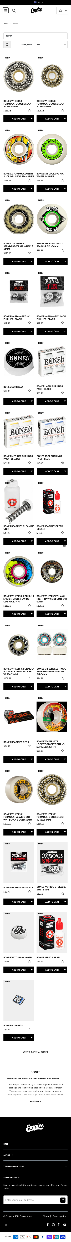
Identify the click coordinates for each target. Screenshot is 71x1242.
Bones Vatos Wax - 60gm (17, 957)
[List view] (13, 44)
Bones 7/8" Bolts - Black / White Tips (51, 888)
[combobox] (38, 2)
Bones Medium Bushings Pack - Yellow (18, 457)
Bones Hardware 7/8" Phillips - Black (16, 317)
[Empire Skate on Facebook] (48, 1225)
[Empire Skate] (36, 12)
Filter (9, 36)
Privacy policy (59, 1216)
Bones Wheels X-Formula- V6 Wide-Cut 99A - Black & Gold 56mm (17, 817)
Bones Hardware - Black (18, 887)
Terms (46, 1216)
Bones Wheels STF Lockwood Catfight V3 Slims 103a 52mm (50, 744)
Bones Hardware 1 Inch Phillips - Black (51, 317)
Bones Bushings (13, 1025)
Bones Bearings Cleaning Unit (18, 527)
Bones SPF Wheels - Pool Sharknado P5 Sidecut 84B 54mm (51, 672)
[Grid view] (6, 44)
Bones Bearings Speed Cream (50, 527)
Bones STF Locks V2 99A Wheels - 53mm (50, 175)
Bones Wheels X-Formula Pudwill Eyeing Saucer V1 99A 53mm (18, 672)
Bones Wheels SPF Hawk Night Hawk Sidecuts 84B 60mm (52, 599)
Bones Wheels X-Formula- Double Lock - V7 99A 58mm (51, 104)
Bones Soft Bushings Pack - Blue (49, 457)
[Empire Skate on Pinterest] (59, 1225)
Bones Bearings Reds (16, 742)
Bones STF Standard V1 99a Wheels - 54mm (50, 245)
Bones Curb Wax (13, 387)
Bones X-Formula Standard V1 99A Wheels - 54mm (18, 246)
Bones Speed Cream (48, 957)
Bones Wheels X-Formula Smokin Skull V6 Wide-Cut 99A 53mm (18, 599)
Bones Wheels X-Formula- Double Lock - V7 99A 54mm (17, 104)
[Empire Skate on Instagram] (53, 1225)
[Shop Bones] (7, 57)
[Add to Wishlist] (30, 110)
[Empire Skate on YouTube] (65, 1225)
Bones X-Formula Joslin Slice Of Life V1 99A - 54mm (18, 175)
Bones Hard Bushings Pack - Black (50, 387)
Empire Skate (26, 1216)
